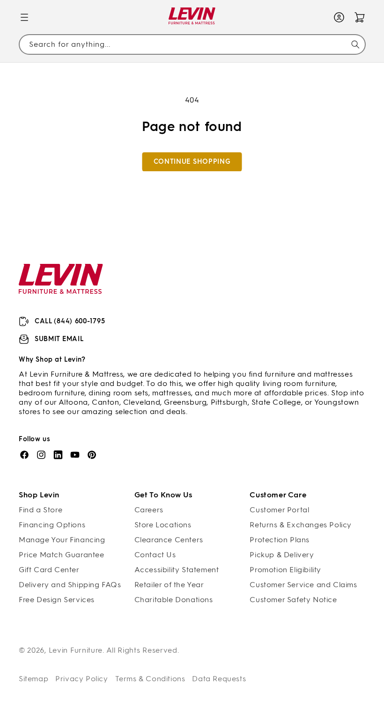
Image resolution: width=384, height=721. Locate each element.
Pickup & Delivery (282, 554)
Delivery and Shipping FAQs (70, 584)
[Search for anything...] (355, 44)
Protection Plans (280, 539)
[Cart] (359, 17)
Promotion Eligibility (285, 569)
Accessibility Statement (176, 569)
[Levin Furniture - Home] (192, 17)
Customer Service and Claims (303, 584)
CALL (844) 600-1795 (70, 321)
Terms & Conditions (150, 678)
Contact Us (155, 554)
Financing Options (52, 524)
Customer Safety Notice (293, 599)
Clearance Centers (168, 539)
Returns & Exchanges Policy (301, 524)
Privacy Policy (81, 678)
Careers (148, 509)
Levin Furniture (76, 650)
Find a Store (40, 509)
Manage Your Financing (62, 539)
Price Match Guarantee (61, 554)
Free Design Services (57, 599)
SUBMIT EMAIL (59, 339)
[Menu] (24, 17)
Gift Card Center (49, 569)
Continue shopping (192, 162)
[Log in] (339, 17)
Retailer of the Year (169, 584)
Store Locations (163, 524)
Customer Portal (279, 509)
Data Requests (219, 678)
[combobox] (192, 45)
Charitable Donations (173, 599)
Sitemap (33, 678)
